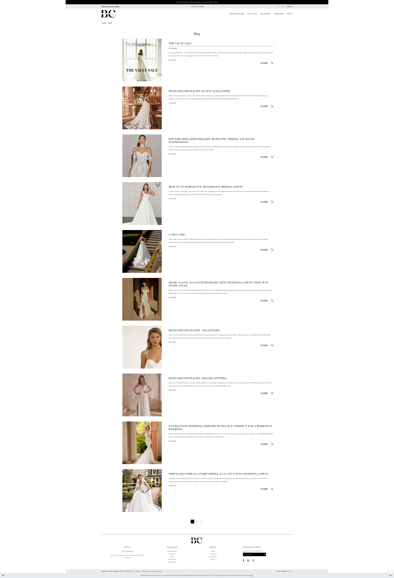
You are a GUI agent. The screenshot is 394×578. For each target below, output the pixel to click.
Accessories (213, 557)
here (251, 575)
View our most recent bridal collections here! (197, 2)
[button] (289, 6)
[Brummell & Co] (109, 14)
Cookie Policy (157, 571)
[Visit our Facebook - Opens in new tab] (243, 560)
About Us (172, 554)
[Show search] (278, 6)
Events (213, 559)
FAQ (172, 557)
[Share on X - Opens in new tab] (272, 63)
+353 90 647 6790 (127, 551)
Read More (172, 59)
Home (104, 23)
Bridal (213, 551)
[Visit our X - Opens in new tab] (253, 560)
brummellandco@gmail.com (112, 571)
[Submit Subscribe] (264, 554)
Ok (390, 575)
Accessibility (172, 562)
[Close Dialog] (3, 575)
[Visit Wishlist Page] (282, 6)
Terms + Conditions (142, 571)
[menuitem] (111, 6)
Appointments (172, 551)
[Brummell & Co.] (197, 540)
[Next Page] (201, 521)
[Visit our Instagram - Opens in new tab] (248, 560)
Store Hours (172, 559)
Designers (213, 554)
